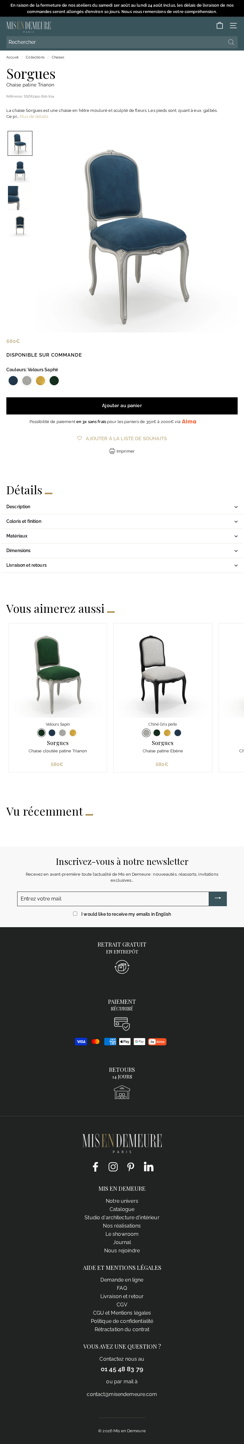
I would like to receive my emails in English (126, 914)
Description (18, 506)
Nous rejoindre (122, 1251)
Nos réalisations (122, 1226)
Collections (35, 57)
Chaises (58, 57)
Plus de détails (34, 116)
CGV (122, 1305)
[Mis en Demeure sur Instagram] (113, 1166)
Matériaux (16, 535)
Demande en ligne (121, 1280)
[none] (20, 143)
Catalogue (122, 1209)
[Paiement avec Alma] (157, 1044)
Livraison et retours (26, 565)
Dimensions (18, 550)
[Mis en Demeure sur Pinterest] (131, 1166)
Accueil (12, 57)
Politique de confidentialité (122, 1321)
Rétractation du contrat (122, 1329)
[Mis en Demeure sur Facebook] (95, 1166)
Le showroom (122, 1234)
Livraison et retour (122, 1296)
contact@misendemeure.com (122, 1394)
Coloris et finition (23, 521)
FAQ (122, 1288)
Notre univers (122, 1201)
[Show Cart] (219, 25)
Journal (122, 1242)
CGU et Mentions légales (122, 1313)
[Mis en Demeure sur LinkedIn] (148, 1165)
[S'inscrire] (218, 899)
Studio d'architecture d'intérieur (122, 1218)
